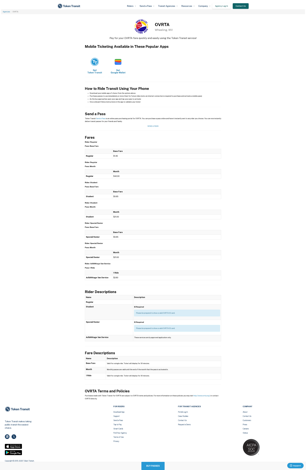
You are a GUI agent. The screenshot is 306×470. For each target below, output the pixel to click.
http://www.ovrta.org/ (201, 396)
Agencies (6, 12)
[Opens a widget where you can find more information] (295, 466)
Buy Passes (153, 466)
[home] (69, 6)
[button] (131, 6)
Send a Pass (101, 118)
